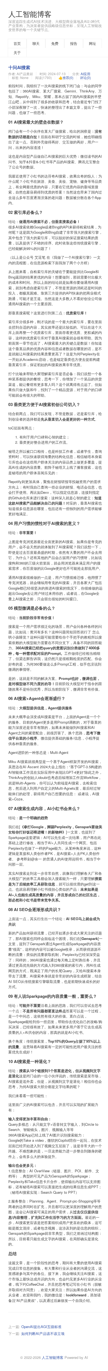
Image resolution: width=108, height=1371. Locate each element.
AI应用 (85, 73)
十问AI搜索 (19, 67)
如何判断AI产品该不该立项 (43, 1333)
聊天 (36, 43)
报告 (73, 43)
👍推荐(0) (65, 77)
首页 (17, 43)
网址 (92, 43)
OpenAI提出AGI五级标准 (41, 1326)
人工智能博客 (30, 14)
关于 (17, 52)
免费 (54, 43)
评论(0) (85, 77)
